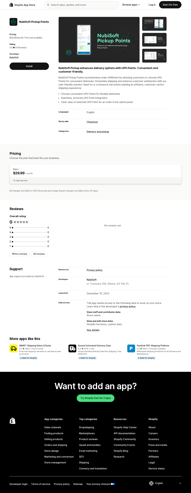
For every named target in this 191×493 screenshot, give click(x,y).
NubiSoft (14, 57)
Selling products (53, 439)
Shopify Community (125, 439)
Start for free (170, 4)
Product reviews (88, 439)
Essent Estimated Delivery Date (94, 345)
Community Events (124, 444)
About (151, 427)
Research (119, 456)
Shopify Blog (121, 450)
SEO (81, 456)
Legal (151, 462)
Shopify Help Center (125, 427)
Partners (153, 450)
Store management (55, 462)
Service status (156, 468)
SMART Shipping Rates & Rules (35, 345)
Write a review (19, 254)
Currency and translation (93, 468)
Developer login (19, 484)
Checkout (92, 121)
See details (93, 330)
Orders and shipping (55, 444)
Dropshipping (86, 427)
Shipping (84, 462)
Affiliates (153, 456)
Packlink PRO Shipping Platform (153, 345)
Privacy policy (95, 270)
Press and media (157, 444)
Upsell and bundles (89, 444)
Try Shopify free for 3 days (95, 397)
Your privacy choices (98, 484)
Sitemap (78, 484)
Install (29, 66)
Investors (153, 439)
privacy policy (128, 306)
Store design (51, 450)
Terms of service (40, 484)
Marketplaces (87, 433)
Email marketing (88, 450)
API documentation (124, 433)
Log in (152, 4)
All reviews (39, 254)
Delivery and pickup (98, 131)
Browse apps (130, 4)
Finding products (53, 433)
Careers (153, 433)
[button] (37, 352)
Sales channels (52, 427)
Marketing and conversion (59, 456)
